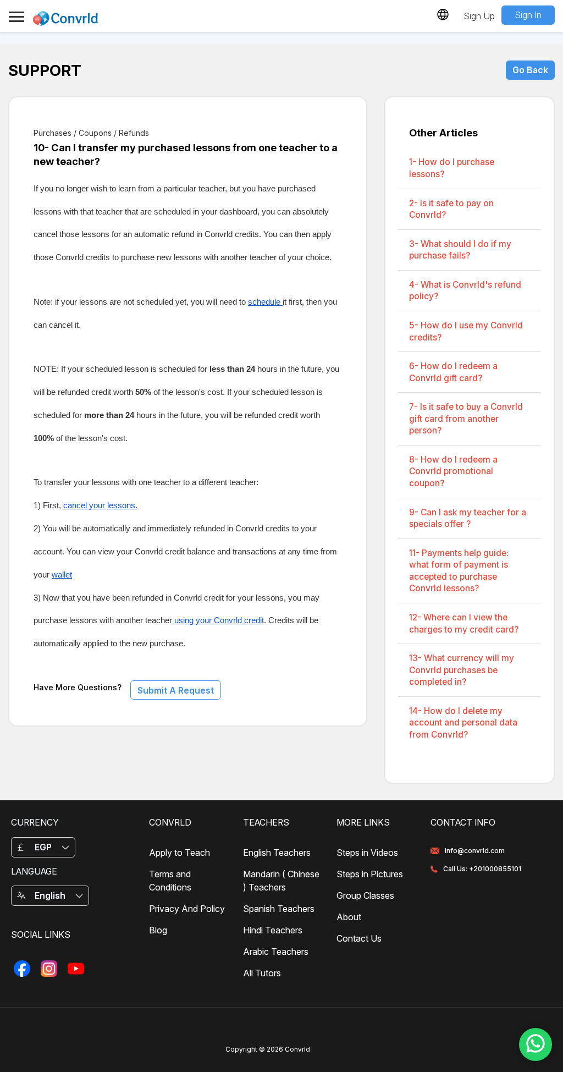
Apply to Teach (179, 852)
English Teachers (277, 852)
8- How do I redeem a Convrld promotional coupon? (453, 471)
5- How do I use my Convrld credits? (466, 331)
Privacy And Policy (187, 908)
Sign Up (479, 15)
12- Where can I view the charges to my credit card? (463, 623)
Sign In (528, 14)
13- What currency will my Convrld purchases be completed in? (461, 670)
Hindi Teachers (272, 930)
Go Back (530, 69)
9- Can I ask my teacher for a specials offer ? (467, 518)
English (50, 895)
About (348, 916)
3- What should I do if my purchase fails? (460, 250)
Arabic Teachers (275, 951)
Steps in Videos (367, 852)
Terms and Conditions (170, 880)
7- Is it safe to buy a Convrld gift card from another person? (466, 419)
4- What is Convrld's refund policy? (465, 290)
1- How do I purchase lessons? (451, 168)
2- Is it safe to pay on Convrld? (451, 209)
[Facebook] (21, 969)
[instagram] (48, 969)
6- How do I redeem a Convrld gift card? (453, 372)
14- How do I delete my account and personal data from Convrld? (463, 723)
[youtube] (75, 969)
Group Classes (365, 895)
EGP (43, 847)
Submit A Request (175, 690)
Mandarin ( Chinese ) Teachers (281, 880)
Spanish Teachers (278, 908)
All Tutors (262, 972)
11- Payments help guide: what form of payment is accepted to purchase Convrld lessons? (459, 571)
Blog (158, 930)
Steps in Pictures (369, 873)
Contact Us (359, 938)
